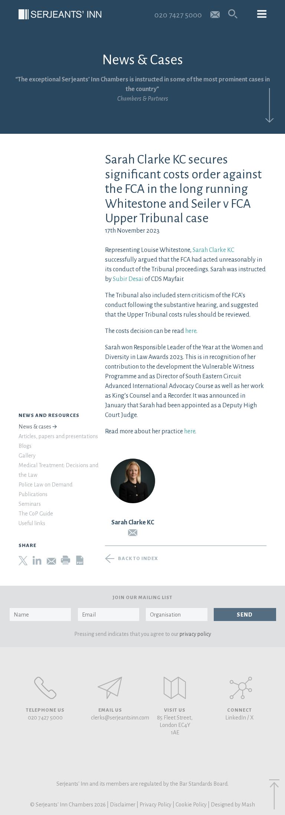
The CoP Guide (36, 514)
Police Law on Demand (45, 485)
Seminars (30, 504)
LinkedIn (235, 718)
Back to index (138, 558)
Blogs (25, 446)
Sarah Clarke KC (213, 250)
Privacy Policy (155, 805)
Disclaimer (122, 805)
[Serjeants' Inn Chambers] (60, 14)
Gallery (27, 456)
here (190, 331)
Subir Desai (128, 279)
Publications (33, 494)
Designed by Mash (233, 805)
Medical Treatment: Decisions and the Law (58, 470)
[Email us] (215, 14)
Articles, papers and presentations (58, 436)
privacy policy (195, 634)
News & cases (35, 427)
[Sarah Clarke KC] (133, 481)
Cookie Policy (191, 805)
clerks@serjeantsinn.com (120, 718)
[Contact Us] (174, 688)
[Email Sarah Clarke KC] (133, 532)
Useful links (32, 523)
